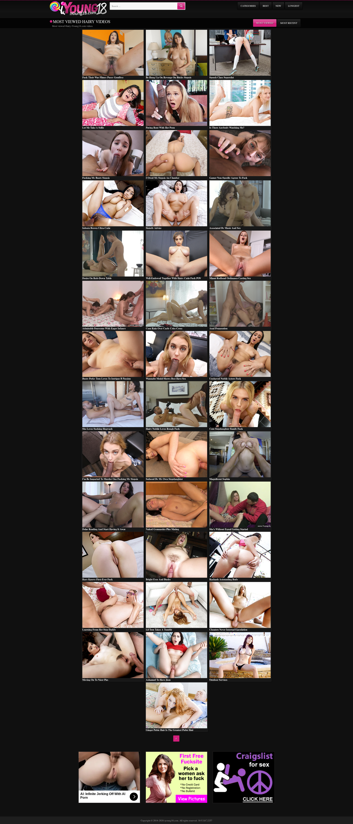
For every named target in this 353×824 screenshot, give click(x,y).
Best (266, 5)
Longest (293, 5)
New (278, 5)
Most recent (288, 22)
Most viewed (264, 22)
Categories (248, 5)
